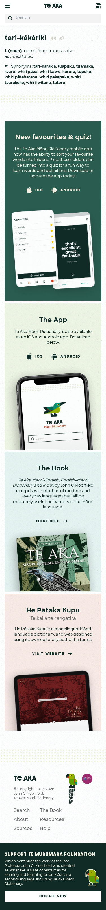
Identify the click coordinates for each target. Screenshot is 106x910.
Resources (52, 820)
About (21, 820)
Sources (23, 829)
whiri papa (27, 72)
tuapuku (66, 67)
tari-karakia (44, 67)
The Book (51, 810)
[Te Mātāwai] (87, 803)
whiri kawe (49, 72)
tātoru (59, 83)
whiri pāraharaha (21, 77)
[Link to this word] (61, 39)
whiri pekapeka (54, 77)
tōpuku (84, 72)
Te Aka (53, 5)
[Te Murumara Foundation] (71, 803)
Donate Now (53, 896)
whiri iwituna (38, 83)
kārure (68, 72)
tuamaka (84, 67)
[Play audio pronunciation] (53, 38)
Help (45, 829)
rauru (10, 72)
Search (22, 810)
